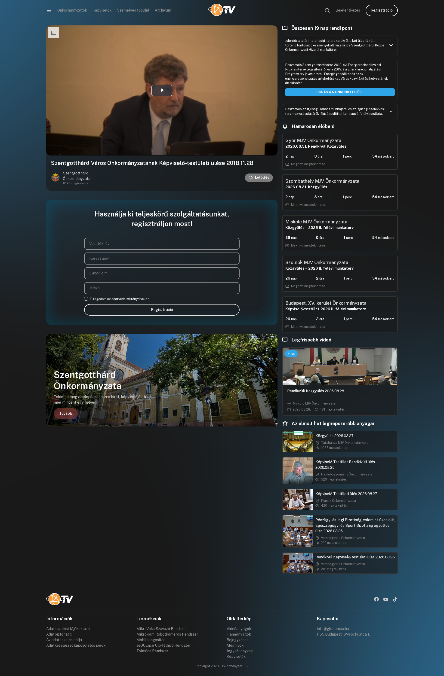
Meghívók (235, 645)
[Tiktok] (395, 600)
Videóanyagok (239, 629)
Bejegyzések (238, 640)
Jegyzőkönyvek (240, 651)
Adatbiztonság (59, 634)
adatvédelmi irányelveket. (130, 299)
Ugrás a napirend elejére (340, 92)
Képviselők (101, 10)
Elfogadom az (120, 299)
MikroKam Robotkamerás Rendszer (167, 634)
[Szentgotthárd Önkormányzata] (55, 178)
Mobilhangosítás (150, 640)
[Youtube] (385, 600)
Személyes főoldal (133, 10)
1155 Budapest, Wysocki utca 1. (343, 634)
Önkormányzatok (72, 10)
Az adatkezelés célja (64, 640)
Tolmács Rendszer (152, 651)
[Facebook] (376, 600)
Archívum (163, 10)
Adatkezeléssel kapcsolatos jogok (75, 645)
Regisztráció (382, 10)
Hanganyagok (239, 634)
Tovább (65, 413)
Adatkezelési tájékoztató (68, 629)
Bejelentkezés (348, 10)
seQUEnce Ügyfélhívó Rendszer (163, 645)
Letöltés (262, 177)
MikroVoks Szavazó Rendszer (161, 629)
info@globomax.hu (333, 629)
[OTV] (222, 10)
